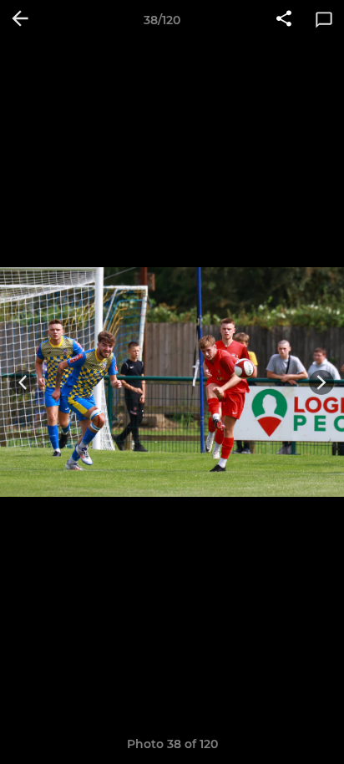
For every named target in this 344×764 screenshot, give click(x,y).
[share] (284, 20)
